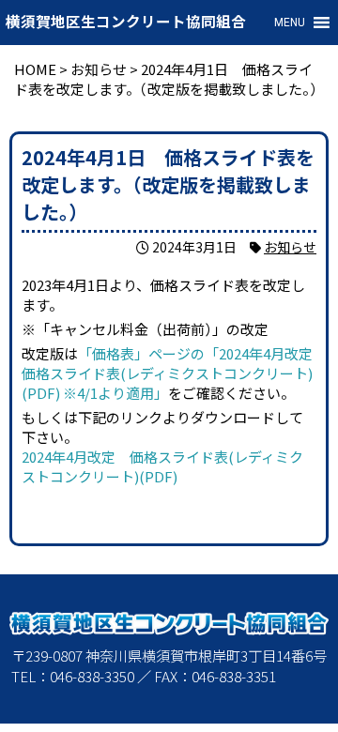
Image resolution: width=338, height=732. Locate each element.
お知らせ (290, 246)
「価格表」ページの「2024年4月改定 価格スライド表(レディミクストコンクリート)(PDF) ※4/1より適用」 (174, 373)
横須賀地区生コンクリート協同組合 (126, 22)
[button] (289, 22)
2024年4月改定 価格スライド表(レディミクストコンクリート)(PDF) (162, 466)
